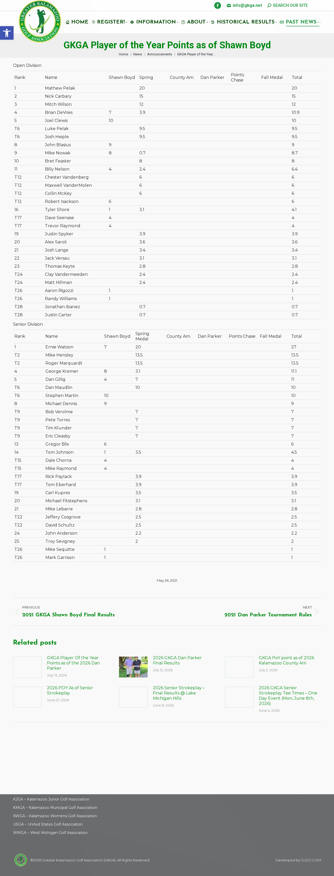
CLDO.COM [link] (311, 860)
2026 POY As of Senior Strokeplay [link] (70, 690)
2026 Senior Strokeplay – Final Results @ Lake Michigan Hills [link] (179, 693)
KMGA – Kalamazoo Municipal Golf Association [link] (55, 807)
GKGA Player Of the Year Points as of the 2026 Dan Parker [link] (73, 663)
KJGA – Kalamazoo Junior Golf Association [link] (51, 799)
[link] (7, 33)
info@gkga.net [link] (247, 5)
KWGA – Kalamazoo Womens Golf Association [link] (55, 816)
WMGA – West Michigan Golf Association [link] (50, 832)
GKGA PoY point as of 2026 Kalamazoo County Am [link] (286, 660)
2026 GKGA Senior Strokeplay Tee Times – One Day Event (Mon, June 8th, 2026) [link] (288, 695)
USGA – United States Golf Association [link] (48, 824)
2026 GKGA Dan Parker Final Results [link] (177, 660)
